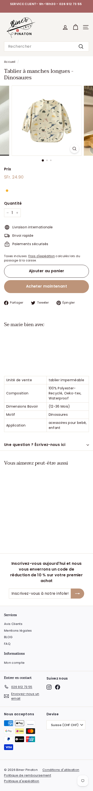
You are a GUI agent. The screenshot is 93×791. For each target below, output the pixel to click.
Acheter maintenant (46, 286)
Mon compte (14, 662)
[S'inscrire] (77, 594)
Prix (7, 169)
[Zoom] (74, 148)
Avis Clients (13, 624)
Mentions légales (18, 630)
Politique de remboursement (27, 775)
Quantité (13, 203)
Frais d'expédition (41, 256)
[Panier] (75, 27)
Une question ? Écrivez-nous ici (35, 444)
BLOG (8, 637)
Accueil (9, 62)
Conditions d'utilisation (60, 770)
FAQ (7, 643)
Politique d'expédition (21, 781)
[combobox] (46, 46)
